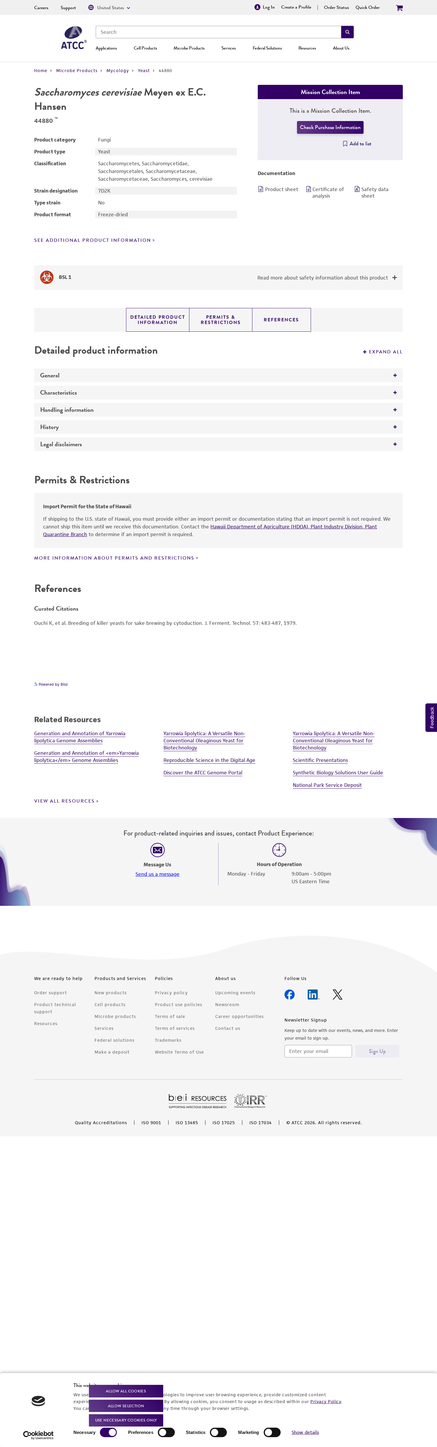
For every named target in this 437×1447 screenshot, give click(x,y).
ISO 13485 (187, 1122)
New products (111, 992)
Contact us (227, 1028)
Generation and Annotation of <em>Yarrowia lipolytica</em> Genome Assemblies (86, 756)
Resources (307, 48)
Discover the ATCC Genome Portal (203, 772)
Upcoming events (235, 992)
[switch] (166, 1432)
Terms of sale (170, 1016)
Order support (50, 992)
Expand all (386, 352)
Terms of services (175, 1028)
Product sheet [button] (281, 189)
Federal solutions (114, 1040)
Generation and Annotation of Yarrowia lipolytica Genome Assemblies (79, 737)
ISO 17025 (224, 1122)
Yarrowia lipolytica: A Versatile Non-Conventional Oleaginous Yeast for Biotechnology (204, 740)
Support (68, 7)
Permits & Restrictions (221, 320)
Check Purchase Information (330, 127)
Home (40, 70)
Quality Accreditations (101, 1122)
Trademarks (168, 1040)
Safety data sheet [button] (375, 192)
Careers (41, 7)
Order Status (336, 7)
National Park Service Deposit (327, 785)
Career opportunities (239, 1016)
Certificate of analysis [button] (328, 192)
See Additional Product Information (92, 240)
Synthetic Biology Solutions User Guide (338, 772)
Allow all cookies (126, 1391)
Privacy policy (171, 992)
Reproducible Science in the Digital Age (209, 760)
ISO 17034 (260, 1122)
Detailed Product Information (157, 320)
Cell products (110, 1004)
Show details (305, 1432)
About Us (341, 48)
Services (228, 48)
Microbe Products (189, 48)
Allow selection (126, 1405)
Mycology (117, 70)
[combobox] (218, 32)
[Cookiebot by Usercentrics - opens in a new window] (38, 1435)
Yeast (144, 70)
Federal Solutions (267, 48)
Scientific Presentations (320, 760)
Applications (106, 48)
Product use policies (178, 1004)
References (281, 319)
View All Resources (64, 801)
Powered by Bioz (52, 684)
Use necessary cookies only (126, 1420)
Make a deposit (112, 1052)
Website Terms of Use (179, 1052)
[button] (347, 32)
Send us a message (158, 874)
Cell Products (145, 48)
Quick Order (368, 7)
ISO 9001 (151, 1122)
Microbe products (115, 1016)
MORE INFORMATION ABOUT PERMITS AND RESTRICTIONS (114, 558)
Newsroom (227, 1004)
